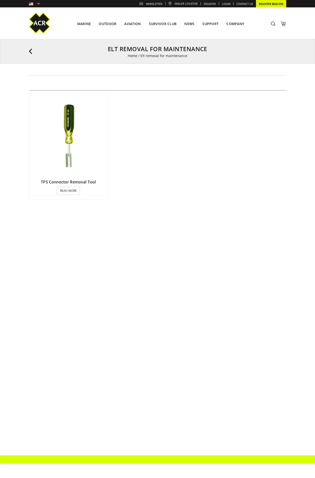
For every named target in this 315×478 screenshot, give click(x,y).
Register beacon (271, 4)
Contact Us (244, 4)
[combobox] (34, 4)
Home (132, 55)
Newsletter (154, 4)
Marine (84, 23)
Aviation (132, 23)
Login (226, 4)
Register (210, 4)
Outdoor (107, 23)
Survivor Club (163, 23)
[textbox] (34, 4)
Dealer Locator (186, 3)
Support (210, 23)
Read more (68, 191)
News (189, 23)
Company (235, 23)
